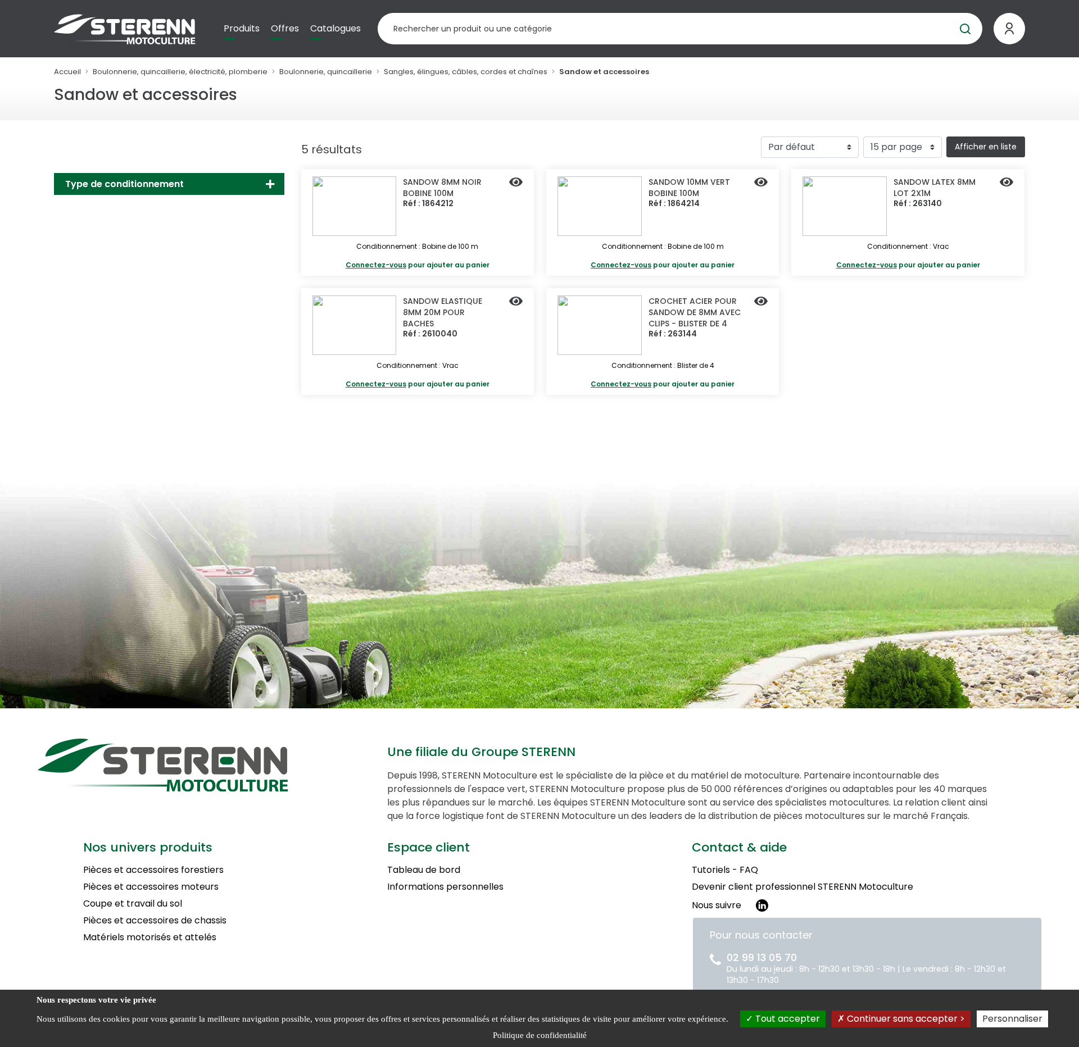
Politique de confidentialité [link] (540, 1035)
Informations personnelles (445, 886)
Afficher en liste (986, 146)
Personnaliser (1012, 1018)
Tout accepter (786, 1018)
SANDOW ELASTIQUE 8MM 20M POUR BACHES (442, 312)
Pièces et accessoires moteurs (151, 886)
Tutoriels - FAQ (725, 869)
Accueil (67, 71)
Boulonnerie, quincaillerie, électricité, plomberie (180, 71)
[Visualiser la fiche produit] (516, 183)
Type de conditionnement (124, 183)
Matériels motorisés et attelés (149, 937)
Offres (285, 28)
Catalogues (335, 28)
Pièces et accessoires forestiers (153, 869)
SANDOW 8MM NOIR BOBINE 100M (442, 187)
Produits (242, 28)
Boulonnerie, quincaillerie (325, 71)
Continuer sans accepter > (905, 1018)
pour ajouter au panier (417, 265)
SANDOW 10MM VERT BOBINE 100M (689, 187)
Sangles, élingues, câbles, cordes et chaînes (465, 71)
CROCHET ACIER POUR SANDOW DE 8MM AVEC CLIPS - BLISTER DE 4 (695, 312)
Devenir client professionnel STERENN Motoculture (802, 886)
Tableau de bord (423, 869)
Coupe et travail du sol (132, 903)
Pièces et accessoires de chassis (154, 920)
